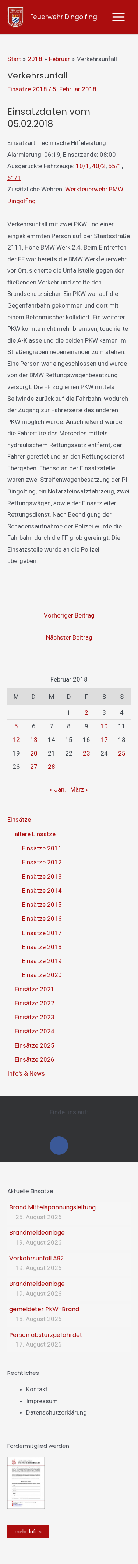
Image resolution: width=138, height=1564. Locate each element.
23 (86, 753)
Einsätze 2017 (42, 933)
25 (121, 753)
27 (34, 766)
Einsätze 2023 (34, 1017)
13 (34, 739)
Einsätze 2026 (34, 1059)
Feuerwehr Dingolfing (63, 17)
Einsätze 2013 (42, 876)
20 (34, 753)
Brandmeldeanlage (37, 1232)
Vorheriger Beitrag (69, 615)
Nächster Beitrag (69, 637)
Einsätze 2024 (34, 1031)
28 (51, 766)
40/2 (99, 166)
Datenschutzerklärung (56, 1412)
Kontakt (36, 1389)
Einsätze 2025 (34, 1045)
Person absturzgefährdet (45, 1335)
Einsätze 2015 (42, 904)
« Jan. (58, 789)
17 (104, 739)
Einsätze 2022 (34, 1003)
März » (79, 789)
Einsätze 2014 (42, 890)
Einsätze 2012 (42, 862)
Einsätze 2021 (34, 989)
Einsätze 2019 (42, 961)
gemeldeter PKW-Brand (44, 1309)
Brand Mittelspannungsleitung (52, 1207)
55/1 (115, 166)
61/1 (14, 177)
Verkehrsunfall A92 (36, 1258)
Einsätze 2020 (42, 975)
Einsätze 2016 (42, 918)
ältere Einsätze (35, 834)
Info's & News (26, 1073)
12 (16, 739)
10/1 (82, 166)
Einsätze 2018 (27, 89)
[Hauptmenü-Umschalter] (119, 17)
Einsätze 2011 (42, 848)
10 (104, 726)
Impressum (42, 1401)
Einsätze (19, 819)
